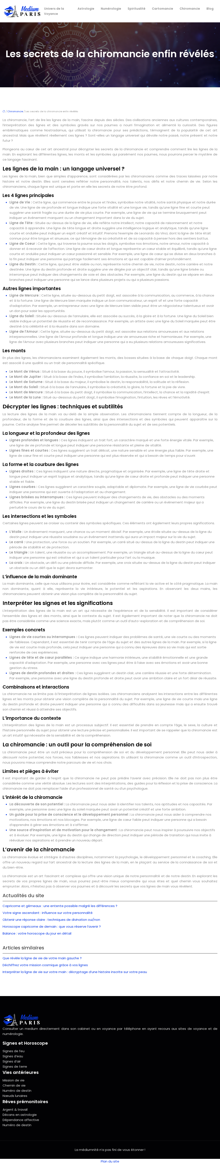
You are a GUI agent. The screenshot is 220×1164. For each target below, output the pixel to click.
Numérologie (111, 8)
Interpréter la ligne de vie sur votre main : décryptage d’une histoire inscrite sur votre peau (75, 972)
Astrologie (86, 8)
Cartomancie (162, 8)
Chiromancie (190, 8)
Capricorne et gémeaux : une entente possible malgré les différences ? (60, 906)
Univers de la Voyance (54, 11)
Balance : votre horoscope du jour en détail (37, 933)
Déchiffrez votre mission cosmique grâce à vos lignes (45, 965)
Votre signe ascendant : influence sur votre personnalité (48, 912)
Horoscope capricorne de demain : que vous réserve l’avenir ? (52, 926)
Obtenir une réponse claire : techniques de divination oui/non (51, 919)
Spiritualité (136, 8)
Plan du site (110, 1161)
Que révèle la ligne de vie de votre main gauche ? (42, 958)
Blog (210, 8)
